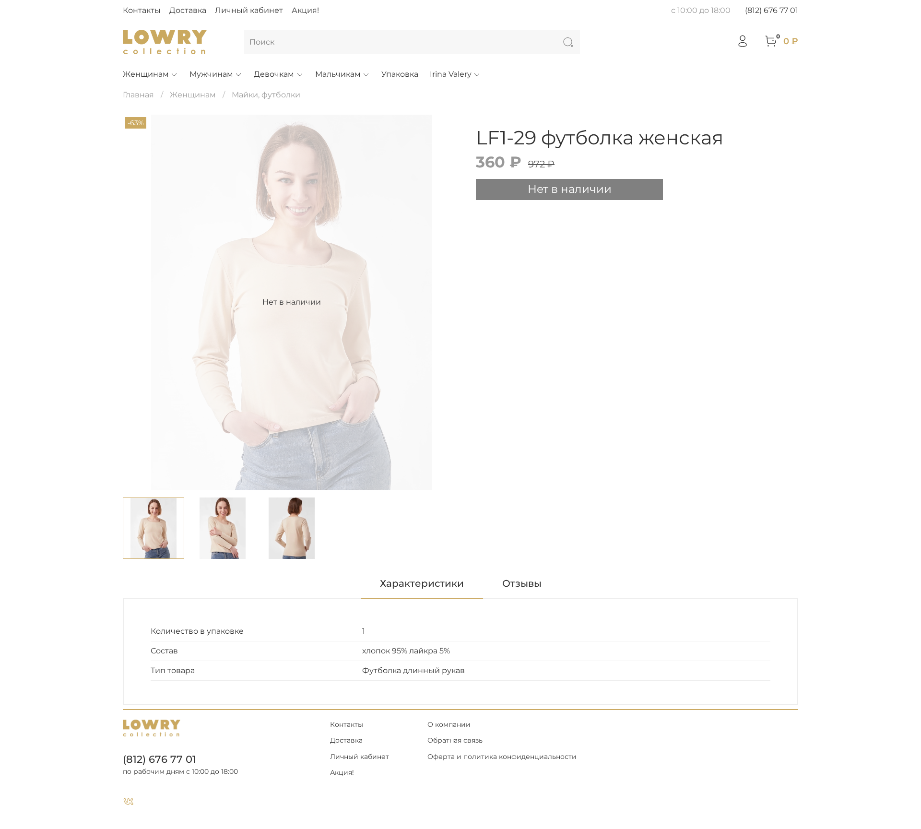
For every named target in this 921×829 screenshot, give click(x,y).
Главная (138, 94)
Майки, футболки (266, 94)
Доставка (187, 10)
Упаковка (399, 74)
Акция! (305, 10)
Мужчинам (211, 74)
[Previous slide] (138, 302)
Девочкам (274, 74)
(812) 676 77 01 (771, 10)
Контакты (142, 10)
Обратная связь (455, 740)
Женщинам (146, 74)
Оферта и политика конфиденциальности (502, 756)
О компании (449, 724)
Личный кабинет (249, 10)
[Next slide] (445, 302)
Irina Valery (451, 74)
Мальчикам (338, 74)
